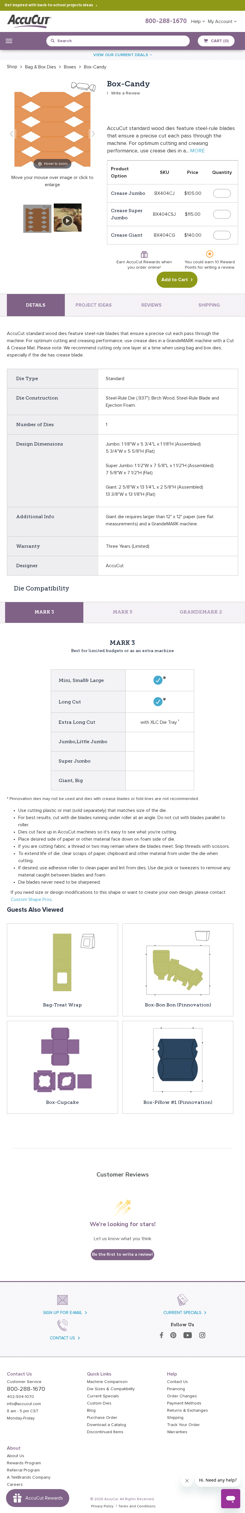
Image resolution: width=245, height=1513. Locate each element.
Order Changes (182, 1396)
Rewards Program (24, 1463)
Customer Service (24, 1382)
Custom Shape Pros (31, 899)
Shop (12, 66)
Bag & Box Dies (40, 67)
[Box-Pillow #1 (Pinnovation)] (178, 1059)
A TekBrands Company (28, 1477)
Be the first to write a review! (122, 1254)
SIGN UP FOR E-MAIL (62, 1312)
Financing (176, 1389)
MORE (197, 151)
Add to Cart (174, 279)
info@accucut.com (24, 1404)
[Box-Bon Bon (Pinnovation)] (178, 962)
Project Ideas (94, 305)
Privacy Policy (102, 1506)
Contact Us (177, 1382)
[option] (12, 66)
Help (196, 21)
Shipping (175, 1418)
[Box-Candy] (37, 218)
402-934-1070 (20, 1397)
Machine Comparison (107, 1382)
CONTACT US (62, 1338)
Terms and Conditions (137, 1506)
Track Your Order (183, 1425)
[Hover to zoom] (52, 125)
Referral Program (23, 1470)
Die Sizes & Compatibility (111, 1389)
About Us (15, 1456)
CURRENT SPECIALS (182, 1312)
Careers (15, 1485)
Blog (91, 1410)
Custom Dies (99, 1403)
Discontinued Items (105, 1432)
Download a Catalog (106, 1425)
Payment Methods (184, 1403)
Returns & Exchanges (187, 1410)
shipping (209, 305)
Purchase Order (102, 1418)
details (35, 305)
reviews (151, 305)
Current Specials (103, 1396)
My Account (221, 21)
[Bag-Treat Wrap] (62, 962)
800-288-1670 (166, 22)
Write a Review (125, 93)
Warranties (177, 1432)
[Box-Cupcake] (62, 1059)
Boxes (70, 67)
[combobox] (78, 41)
